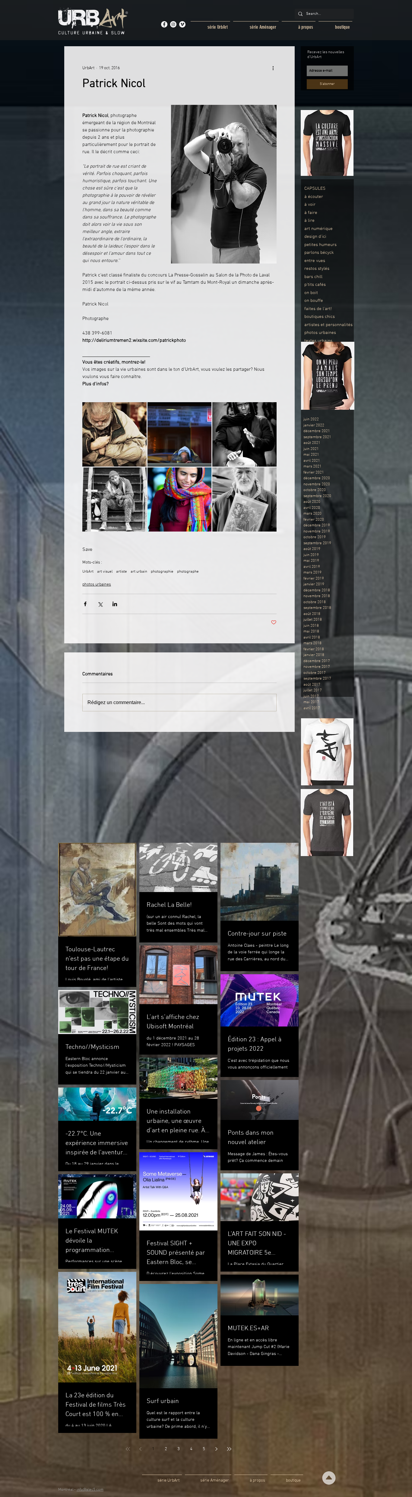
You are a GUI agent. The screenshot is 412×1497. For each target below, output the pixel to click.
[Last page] (229, 1449)
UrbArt (87, 571)
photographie (162, 571)
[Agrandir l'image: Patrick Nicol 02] (179, 434)
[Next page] (216, 1449)
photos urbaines (96, 584)
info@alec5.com (90, 1489)
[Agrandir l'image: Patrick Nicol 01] (114, 434)
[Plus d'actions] (273, 68)
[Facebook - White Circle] (164, 24)
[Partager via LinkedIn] (115, 604)
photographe (188, 571)
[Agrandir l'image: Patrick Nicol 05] (179, 499)
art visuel (105, 571)
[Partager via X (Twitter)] (100, 604)
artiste (121, 571)
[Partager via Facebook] (85, 604)
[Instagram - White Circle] (173, 24)
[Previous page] (140, 1449)
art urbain (139, 571)
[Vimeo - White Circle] (182, 24)
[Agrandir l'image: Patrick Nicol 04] (114, 499)
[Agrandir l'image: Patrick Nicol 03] (244, 434)
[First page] (127, 1449)
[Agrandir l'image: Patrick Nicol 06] (244, 499)
